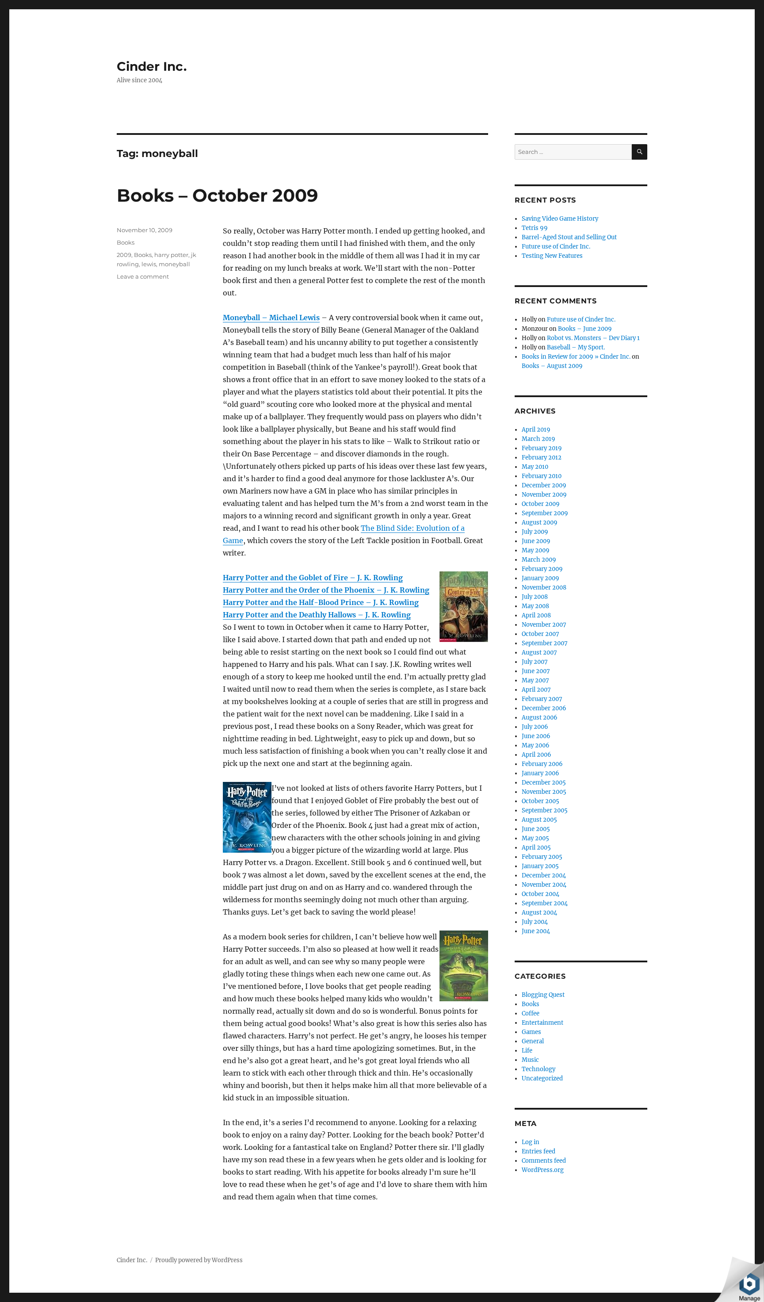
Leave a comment (143, 276)
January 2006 (540, 773)
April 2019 (536, 429)
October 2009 (541, 504)
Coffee (530, 1013)
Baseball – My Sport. (576, 347)
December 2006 (544, 708)
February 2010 (542, 476)
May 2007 (535, 680)
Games (531, 1032)
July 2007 (535, 662)
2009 (124, 254)
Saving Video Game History (560, 218)
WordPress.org (543, 1170)
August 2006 (540, 717)
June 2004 (536, 931)
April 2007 (536, 689)
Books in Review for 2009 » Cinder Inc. (576, 356)
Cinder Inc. (152, 66)
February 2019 (542, 448)
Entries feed (538, 1151)
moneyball (174, 264)
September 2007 (545, 643)
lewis (148, 264)
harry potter (171, 254)
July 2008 (535, 597)
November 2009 (544, 494)
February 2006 (542, 764)
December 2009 (544, 485)
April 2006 (536, 754)
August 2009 (540, 522)
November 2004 (544, 884)
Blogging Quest (543, 995)
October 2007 (540, 634)
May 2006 (536, 745)
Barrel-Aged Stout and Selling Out (569, 237)
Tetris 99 (535, 228)
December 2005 (544, 782)
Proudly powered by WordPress (199, 1260)
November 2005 (544, 792)
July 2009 (535, 532)
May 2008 (535, 606)
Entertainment (542, 1022)
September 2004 (545, 903)
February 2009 (542, 569)
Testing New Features (552, 256)
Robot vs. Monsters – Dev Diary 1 (593, 338)
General (533, 1041)
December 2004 (544, 875)
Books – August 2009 (552, 366)
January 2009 (540, 578)
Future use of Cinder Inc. (556, 246)
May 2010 (535, 467)
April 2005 (536, 847)
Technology (538, 1069)
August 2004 (539, 912)
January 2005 (540, 866)
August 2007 (539, 652)
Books (125, 242)
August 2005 (539, 819)
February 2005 (542, 857)
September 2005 (545, 810)
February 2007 (542, 699)
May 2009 (536, 550)
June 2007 (536, 671)
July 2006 (535, 727)
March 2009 (539, 559)
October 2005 (540, 801)
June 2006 (536, 736)
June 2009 (536, 541)
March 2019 (538, 439)
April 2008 (536, 615)
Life (527, 1050)
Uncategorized (542, 1078)
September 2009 (545, 513)
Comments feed (544, 1160)
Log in (530, 1142)
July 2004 (535, 922)
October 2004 (540, 894)
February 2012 (542, 457)
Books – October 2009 (217, 195)
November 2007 (544, 624)
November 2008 (544, 587)
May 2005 (535, 838)
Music (530, 1060)
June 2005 (536, 829)
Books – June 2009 (585, 329)
